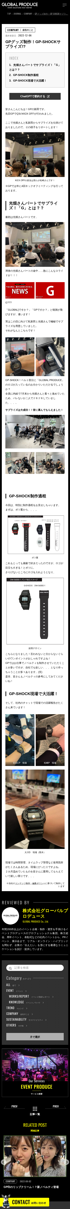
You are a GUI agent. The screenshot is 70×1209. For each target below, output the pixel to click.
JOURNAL (17, 13)
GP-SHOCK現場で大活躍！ (28, 80)
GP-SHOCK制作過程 (24, 74)
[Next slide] (66, 1162)
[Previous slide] (3, 1162)
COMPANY (28, 13)
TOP (9, 13)
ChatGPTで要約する (32, 96)
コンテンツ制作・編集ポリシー (30, 883)
